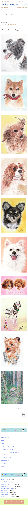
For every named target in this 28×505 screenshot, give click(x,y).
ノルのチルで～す (5, 492)
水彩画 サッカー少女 (6, 494)
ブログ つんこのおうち (9, 474)
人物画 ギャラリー (5, 460)
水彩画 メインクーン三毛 (7, 496)
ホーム (3, 14)
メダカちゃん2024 (5, 481)
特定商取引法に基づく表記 (6, 1)
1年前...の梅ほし (4, 482)
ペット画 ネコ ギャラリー (6, 457)
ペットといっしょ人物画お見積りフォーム (12, 452)
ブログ (2, 466)
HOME (2, 435)
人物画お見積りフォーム (8, 449)
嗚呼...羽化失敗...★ (5, 490)
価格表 (2, 440)
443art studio (23, 409)
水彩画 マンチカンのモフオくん (8, 486)
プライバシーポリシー (17, 1)
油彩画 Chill (4, 479)
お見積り (3, 443)
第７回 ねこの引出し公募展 (7, 488)
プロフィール (4, 463)
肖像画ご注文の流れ (5, 437)
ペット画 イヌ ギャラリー (12, 14)
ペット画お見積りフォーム (8, 446)
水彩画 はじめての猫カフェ (7, 484)
